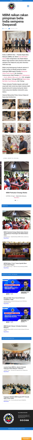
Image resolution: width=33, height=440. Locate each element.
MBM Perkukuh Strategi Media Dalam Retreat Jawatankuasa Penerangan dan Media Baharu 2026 (16, 235)
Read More (16, 199)
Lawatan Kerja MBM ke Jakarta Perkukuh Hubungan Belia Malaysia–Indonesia (15, 369)
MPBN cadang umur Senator (16, 193)
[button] (28, 182)
